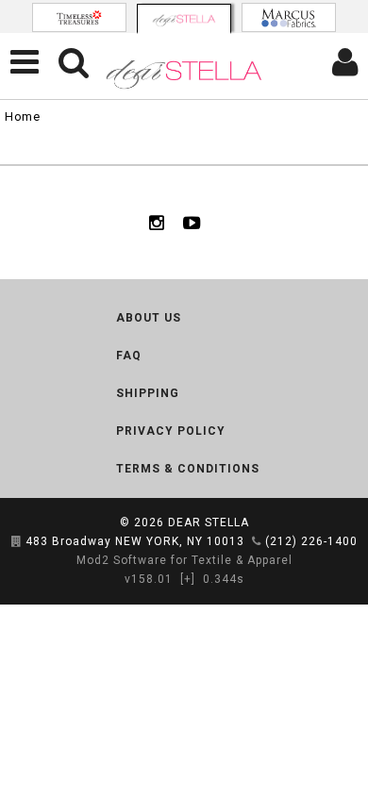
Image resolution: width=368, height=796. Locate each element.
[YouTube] (192, 222)
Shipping (147, 393)
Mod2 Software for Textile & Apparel (184, 560)
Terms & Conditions (187, 468)
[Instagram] (156, 222)
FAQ (129, 355)
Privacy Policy (171, 431)
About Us (148, 317)
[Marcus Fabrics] (289, 17)
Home (22, 116)
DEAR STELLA (208, 522)
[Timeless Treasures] (79, 17)
